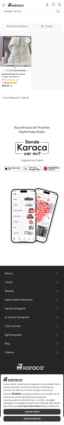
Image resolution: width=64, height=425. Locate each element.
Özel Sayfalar (13, 326)
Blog (7, 343)
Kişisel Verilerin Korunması (18, 299)
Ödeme (9, 352)
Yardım (9, 282)
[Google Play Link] (32, 168)
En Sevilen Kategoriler (17, 317)
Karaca (9, 273)
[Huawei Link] (51, 168)
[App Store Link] (12, 168)
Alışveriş (9, 290)
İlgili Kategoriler (13, 334)
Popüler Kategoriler (15, 308)
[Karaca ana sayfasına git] (31, 367)
